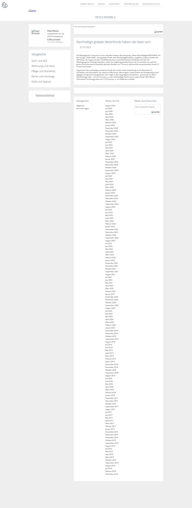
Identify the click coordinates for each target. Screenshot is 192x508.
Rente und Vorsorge (43, 76)
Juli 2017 (108, 412)
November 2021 (111, 266)
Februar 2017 (110, 426)
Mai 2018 (109, 384)
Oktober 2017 (110, 404)
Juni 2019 (109, 347)
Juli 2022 (108, 243)
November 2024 (111, 165)
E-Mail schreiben (53, 39)
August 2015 (110, 446)
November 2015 (111, 437)
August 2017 (110, 409)
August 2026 (110, 105)
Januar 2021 (110, 294)
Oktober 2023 (110, 201)
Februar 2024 (110, 190)
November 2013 (111, 474)
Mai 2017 (109, 418)
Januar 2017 (110, 429)
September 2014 (111, 463)
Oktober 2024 (110, 167)
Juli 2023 (108, 210)
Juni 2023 (109, 212)
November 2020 (111, 300)
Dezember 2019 (111, 330)
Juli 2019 (108, 344)
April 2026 (109, 117)
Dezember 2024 (111, 162)
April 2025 (109, 150)
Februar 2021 (110, 291)
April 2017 (109, 420)
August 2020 (110, 308)
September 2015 (111, 443)
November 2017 (111, 401)
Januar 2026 (110, 125)
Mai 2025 (109, 148)
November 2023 (111, 198)
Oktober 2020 (110, 302)
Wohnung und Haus (43, 66)
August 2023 (110, 207)
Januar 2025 (110, 159)
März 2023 (109, 221)
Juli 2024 (108, 176)
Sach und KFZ (39, 60)
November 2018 (111, 367)
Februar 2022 (110, 257)
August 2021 (110, 274)
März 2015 (109, 457)
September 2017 (111, 406)
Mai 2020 (109, 316)
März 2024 (109, 187)
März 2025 (109, 153)
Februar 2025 (110, 156)
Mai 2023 (109, 215)
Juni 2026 (109, 111)
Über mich (87, 4)
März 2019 (109, 356)
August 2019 (110, 342)
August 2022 (110, 240)
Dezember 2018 (111, 364)
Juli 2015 (108, 449)
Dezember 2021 (111, 263)
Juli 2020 (108, 311)
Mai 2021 (109, 283)
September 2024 (111, 170)
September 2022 (111, 238)
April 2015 (109, 454)
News (101, 4)
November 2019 (111, 333)
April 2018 (109, 387)
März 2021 (109, 288)
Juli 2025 (108, 142)
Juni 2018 (109, 381)
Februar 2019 (110, 359)
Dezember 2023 (111, 195)
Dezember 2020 (111, 297)
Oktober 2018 (110, 370)
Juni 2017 (109, 415)
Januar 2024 (110, 193)
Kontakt (114, 4)
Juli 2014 (108, 468)
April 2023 (109, 218)
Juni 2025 (109, 145)
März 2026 (109, 120)
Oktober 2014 (110, 460)
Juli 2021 (108, 277)
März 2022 (109, 255)
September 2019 (111, 339)
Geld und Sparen (41, 81)
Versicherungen (82, 108)
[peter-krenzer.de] (32, 10)
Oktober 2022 (110, 235)
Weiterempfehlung (45, 95)
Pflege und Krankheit (43, 71)
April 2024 (109, 184)
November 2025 (111, 131)
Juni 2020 (109, 314)
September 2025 (111, 136)
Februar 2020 (110, 325)
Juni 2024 (109, 179)
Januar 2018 (110, 395)
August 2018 (110, 375)
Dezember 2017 (111, 398)
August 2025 (110, 139)
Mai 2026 (109, 114)
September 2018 (111, 373)
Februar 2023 (110, 224)
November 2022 (111, 232)
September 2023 (111, 204)
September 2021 (111, 271)
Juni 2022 (109, 246)
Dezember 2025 (111, 128)
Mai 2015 (109, 451)
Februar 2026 (110, 122)
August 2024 (110, 173)
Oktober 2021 (110, 269)
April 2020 (109, 319)
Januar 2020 (110, 328)
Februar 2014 (110, 471)
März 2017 (109, 423)
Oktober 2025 (110, 134)
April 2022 (109, 252)
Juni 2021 (109, 280)
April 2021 (109, 285)
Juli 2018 (108, 378)
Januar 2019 (110, 361)
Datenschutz (151, 4)
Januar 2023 (110, 226)
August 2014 (110, 465)
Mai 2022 (109, 249)
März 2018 (109, 389)
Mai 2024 (109, 181)
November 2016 (111, 434)
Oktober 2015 (110, 440)
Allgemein (80, 105)
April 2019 (109, 353)
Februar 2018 (110, 392)
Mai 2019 (109, 350)
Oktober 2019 (110, 336)
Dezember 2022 (111, 229)
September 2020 (111, 305)
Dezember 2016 (111, 432)
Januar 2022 (110, 260)
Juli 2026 (108, 108)
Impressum (131, 4)
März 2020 (109, 322)
